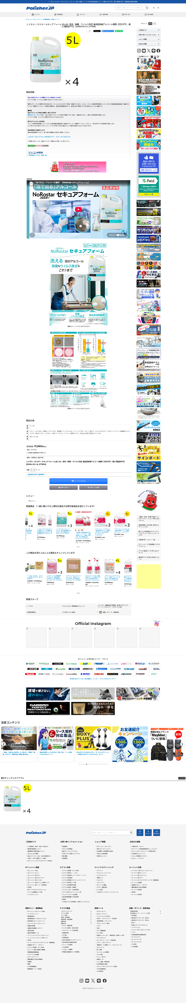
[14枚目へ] (98, 764)
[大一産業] (56, 669)
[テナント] (83, 669)
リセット (182, 778)
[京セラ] (158, 663)
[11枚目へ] (93, 764)
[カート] (153, 7)
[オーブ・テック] (103, 663)
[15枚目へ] (99, 764)
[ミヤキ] (48, 674)
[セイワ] (28, 669)
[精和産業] (42, 669)
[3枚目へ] (82, 764)
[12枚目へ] (95, 764)
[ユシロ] (117, 674)
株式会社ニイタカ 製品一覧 (38, 155)
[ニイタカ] (152, 669)
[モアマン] (89, 674)
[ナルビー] (138, 669)
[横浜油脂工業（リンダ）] (130, 674)
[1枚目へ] (79, 764)
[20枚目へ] (106, 764)
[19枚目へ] (105, 764)
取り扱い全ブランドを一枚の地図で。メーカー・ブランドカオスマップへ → (93, 679)
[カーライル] (130, 663)
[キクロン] (144, 663)
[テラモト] (97, 669)
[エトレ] (62, 663)
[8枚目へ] (89, 764)
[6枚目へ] (86, 764)
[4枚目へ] (83, 764)
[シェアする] (89, 31)
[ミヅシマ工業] (34, 674)
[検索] (147, 7)
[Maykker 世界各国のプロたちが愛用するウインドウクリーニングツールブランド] (130, 744)
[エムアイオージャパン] (76, 663)
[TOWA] (110, 669)
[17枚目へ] (102, 764)
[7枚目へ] (87, 764)
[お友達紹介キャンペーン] (93, 744)
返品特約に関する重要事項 (36, 474)
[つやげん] (69, 669)
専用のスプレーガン (34, 115)
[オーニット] (89, 663)
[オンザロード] (117, 663)
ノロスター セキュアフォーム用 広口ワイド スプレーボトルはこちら (49, 137)
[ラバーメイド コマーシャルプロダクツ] (144, 674)
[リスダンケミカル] (158, 674)
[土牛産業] (124, 669)
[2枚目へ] (80, 764)
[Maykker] (76, 674)
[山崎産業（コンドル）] (103, 674)
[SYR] (48, 663)
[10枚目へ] (92, 764)
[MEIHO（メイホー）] (62, 674)
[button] (36, 14)
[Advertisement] (149, 576)
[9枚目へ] (90, 764)
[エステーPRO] (34, 663)
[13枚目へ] (96, 764)
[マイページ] (158, 7)
